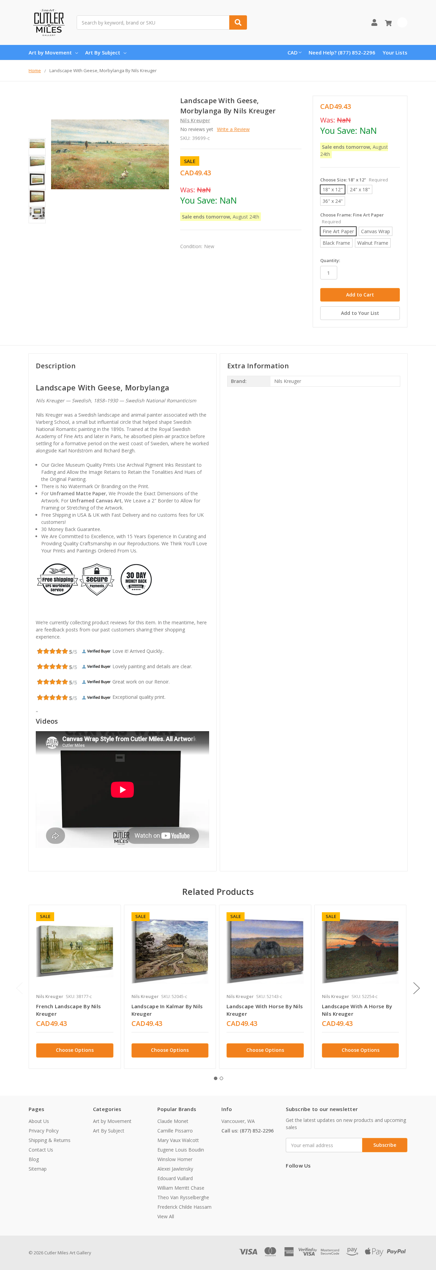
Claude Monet (172, 1121)
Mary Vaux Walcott (178, 1140)
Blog (34, 1159)
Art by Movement (50, 52)
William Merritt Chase (180, 1188)
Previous (19, 988)
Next (416, 988)
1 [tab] (215, 1078)
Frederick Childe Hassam (184, 1207)
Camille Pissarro (175, 1130)
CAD (292, 52)
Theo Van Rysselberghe (183, 1197)
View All (165, 1216)
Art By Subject (102, 52)
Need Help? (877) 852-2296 (342, 52)
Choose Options (75, 1050)
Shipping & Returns (50, 1140)
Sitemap (38, 1168)
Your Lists (395, 52)
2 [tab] (221, 1078)
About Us (39, 1121)
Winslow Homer (174, 1159)
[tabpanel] (75, 986)
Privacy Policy (44, 1130)
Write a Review (233, 129)
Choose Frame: (352, 218)
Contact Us (41, 1149)
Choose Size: (354, 180)
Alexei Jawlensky (175, 1168)
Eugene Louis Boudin (180, 1149)
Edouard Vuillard (175, 1178)
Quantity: (330, 260)
